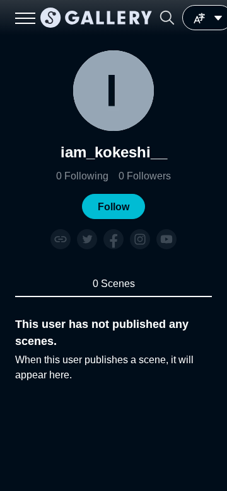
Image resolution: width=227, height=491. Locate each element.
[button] (167, 18)
